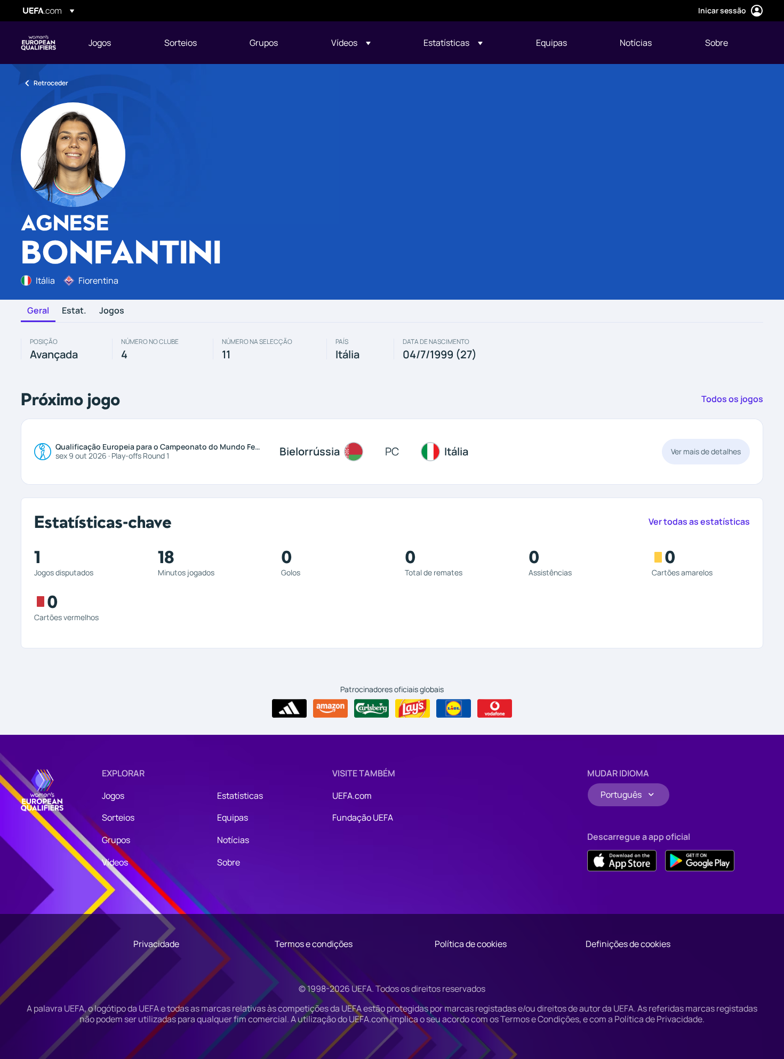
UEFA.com (352, 795)
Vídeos (115, 862)
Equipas (232, 817)
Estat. (74, 311)
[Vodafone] (494, 708)
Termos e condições (314, 944)
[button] (351, 43)
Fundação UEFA (362, 817)
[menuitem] (113, 43)
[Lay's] (412, 708)
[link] (100, 43)
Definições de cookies (628, 944)
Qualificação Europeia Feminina (38, 43)
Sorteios (118, 817)
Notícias (233, 840)
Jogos (111, 311)
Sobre (228, 862)
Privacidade (156, 944)
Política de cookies (471, 944)
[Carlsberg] (371, 708)
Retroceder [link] (51, 82)
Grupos (116, 840)
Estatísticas (240, 795)
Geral (38, 311)
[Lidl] (453, 708)
